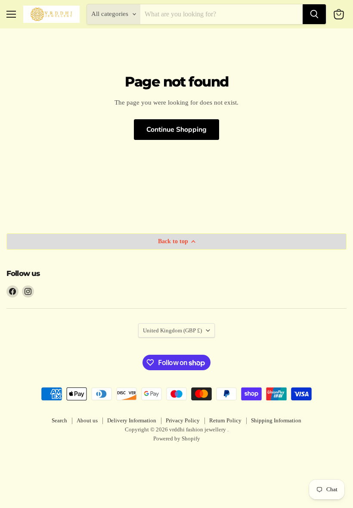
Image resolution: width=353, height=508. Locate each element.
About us (87, 420)
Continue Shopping (176, 129)
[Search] (314, 14)
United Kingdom (172, 330)
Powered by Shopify (176, 438)
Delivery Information (131, 420)
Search (59, 420)
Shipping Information (276, 420)
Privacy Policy (183, 420)
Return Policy (225, 420)
